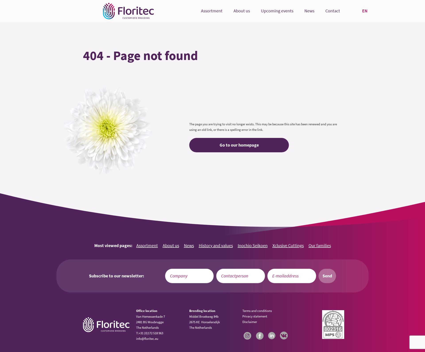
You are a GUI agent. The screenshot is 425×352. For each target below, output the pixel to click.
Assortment (211, 11)
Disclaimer (249, 322)
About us (242, 11)
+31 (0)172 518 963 (151, 333)
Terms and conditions (257, 311)
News (309, 11)
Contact (332, 11)
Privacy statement (254, 316)
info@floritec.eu (147, 339)
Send (327, 276)
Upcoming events (277, 11)
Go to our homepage (239, 145)
